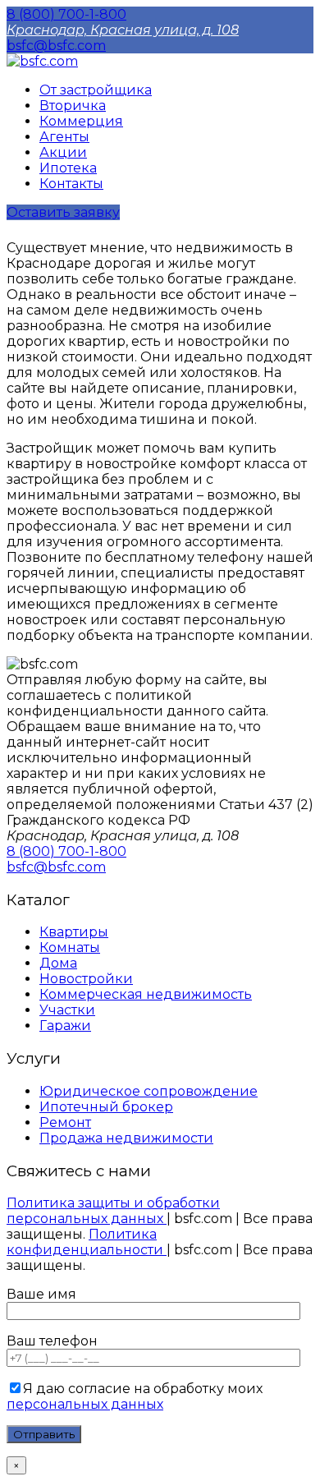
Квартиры (73, 932)
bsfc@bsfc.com (56, 45)
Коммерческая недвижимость (145, 994)
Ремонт (65, 1122)
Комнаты (69, 947)
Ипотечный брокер (106, 1107)
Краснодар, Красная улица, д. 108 (123, 30)
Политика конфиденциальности (87, 1242)
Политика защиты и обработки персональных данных (113, 1210)
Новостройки (86, 979)
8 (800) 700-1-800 (66, 14)
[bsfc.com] (42, 61)
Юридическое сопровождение (148, 1091)
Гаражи (65, 1025)
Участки (67, 1010)
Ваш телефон (52, 1341)
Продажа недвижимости (126, 1138)
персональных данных (85, 1404)
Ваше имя (41, 1294)
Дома (58, 963)
